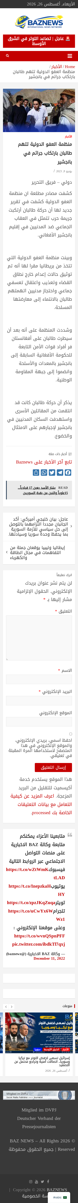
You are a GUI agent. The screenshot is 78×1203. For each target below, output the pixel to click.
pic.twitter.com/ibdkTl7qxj (38, 944)
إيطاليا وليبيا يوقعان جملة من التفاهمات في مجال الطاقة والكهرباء (37, 553)
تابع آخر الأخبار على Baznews (44, 462)
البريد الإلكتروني (55, 691)
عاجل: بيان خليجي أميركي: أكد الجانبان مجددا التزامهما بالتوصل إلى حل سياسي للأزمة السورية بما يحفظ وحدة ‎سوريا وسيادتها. (38, 526)
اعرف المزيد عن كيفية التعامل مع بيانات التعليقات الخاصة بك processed (41, 804)
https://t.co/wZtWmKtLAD (35, 873)
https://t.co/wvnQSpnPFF (39, 936)
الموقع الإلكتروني (55, 712)
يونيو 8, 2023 (64, 171)
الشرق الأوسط (51, 1049)
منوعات (67, 1006)
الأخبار (68, 137)
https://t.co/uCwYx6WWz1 (36, 915)
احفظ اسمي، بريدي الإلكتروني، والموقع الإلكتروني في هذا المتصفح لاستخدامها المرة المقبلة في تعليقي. (40, 748)
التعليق (63, 611)
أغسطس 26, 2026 (56, 1071)
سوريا (38, 1049)
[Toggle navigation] (70, 56)
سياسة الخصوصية (38, 1196)
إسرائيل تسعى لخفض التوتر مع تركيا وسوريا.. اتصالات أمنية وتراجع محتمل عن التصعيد (42, 1061)
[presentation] (6, 1007)
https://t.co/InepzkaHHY (37, 890)
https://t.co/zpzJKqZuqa (31, 902)
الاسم (65, 670)
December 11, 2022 (49, 958)
